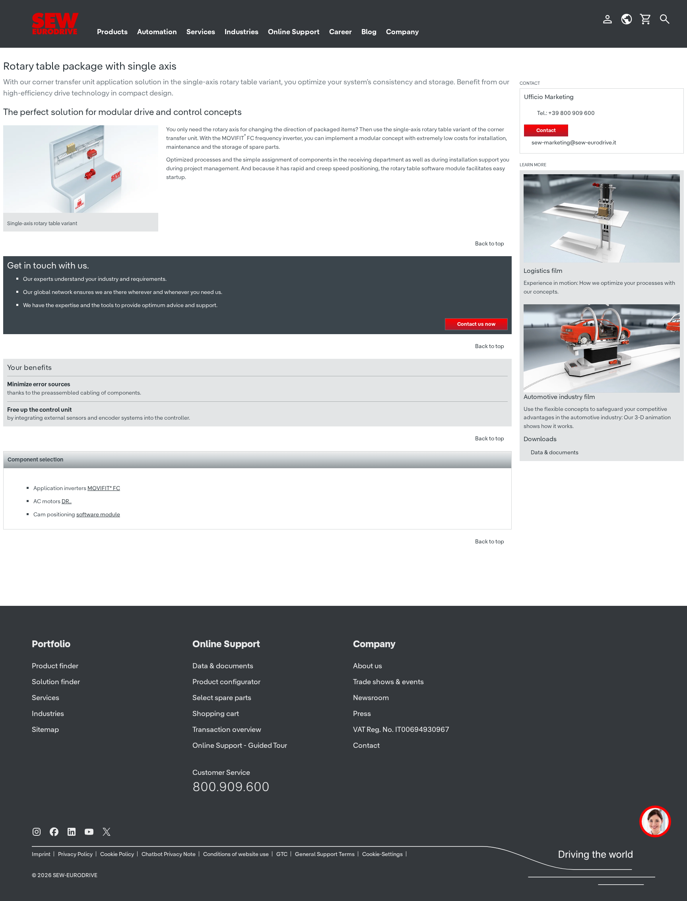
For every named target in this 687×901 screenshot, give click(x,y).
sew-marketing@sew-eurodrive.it (574, 142)
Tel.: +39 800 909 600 (566, 113)
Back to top (489, 243)
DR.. (67, 501)
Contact (546, 130)
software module (98, 514)
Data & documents (554, 452)
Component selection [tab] (35, 459)
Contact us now (476, 324)
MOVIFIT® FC (103, 488)
